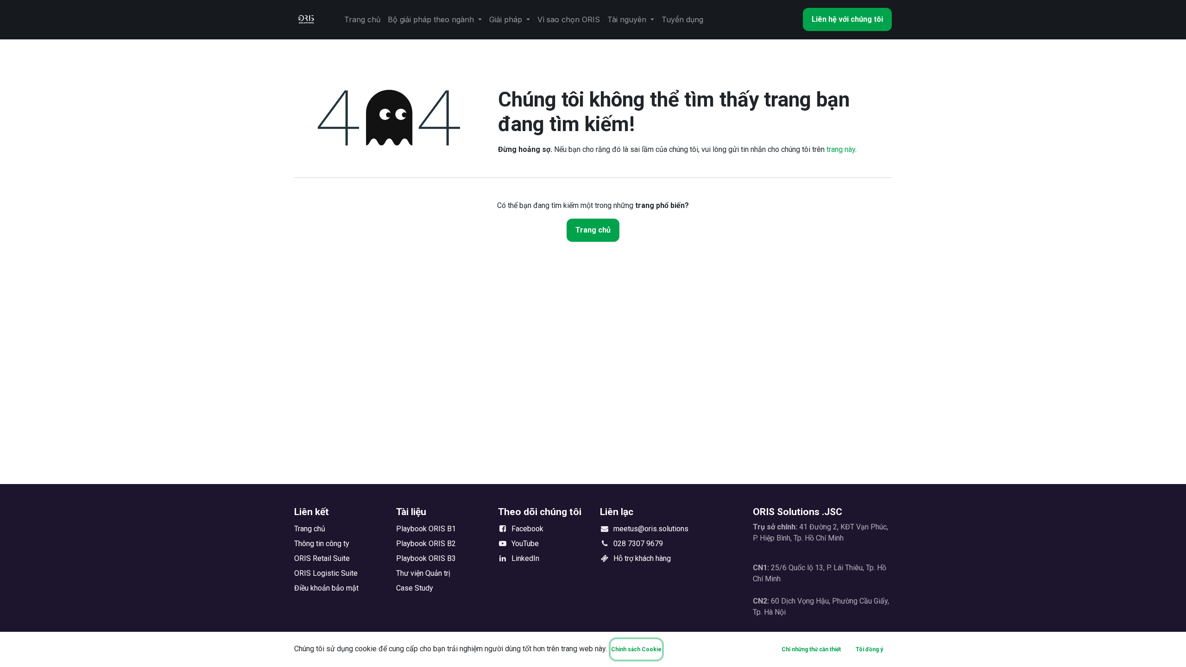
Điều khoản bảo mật (326, 588)
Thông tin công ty (321, 543)
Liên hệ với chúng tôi (847, 19)
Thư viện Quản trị (423, 573)
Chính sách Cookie (636, 649)
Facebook (527, 528)
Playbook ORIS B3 (426, 558)
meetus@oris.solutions (650, 528)
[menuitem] (362, 19)
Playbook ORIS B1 (426, 528)
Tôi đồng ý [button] (869, 649)
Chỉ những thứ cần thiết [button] (811, 649)
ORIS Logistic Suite (326, 573)
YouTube (525, 543)
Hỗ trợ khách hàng (642, 558)
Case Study (414, 588)
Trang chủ (593, 230)
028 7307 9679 (638, 543)
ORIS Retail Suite (322, 558)
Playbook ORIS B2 (426, 543)
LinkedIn (525, 558)
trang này (840, 149)
